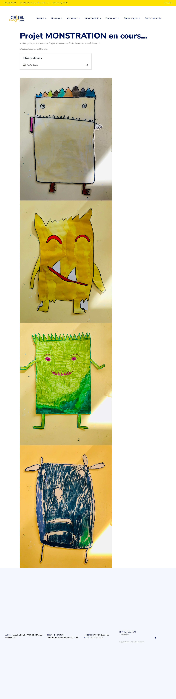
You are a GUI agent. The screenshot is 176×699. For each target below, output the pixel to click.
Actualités (72, 18)
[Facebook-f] (155, 638)
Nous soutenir (92, 18)
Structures (111, 18)
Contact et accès (153, 18)
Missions (55, 18)
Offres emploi (131, 18)
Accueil (40, 18)
